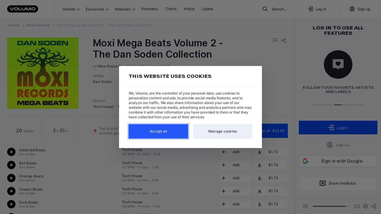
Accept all (158, 131)
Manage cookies (222, 131)
